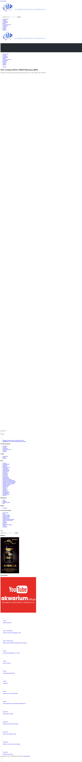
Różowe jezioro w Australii (8, 713)
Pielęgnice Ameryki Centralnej (8, 483)
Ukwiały (4, 525)
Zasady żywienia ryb (7, 663)
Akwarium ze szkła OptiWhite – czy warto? (11, 652)
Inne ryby (5, 495)
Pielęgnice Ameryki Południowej (9, 482)
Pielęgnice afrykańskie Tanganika (9, 481)
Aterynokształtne (6, 464)
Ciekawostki (5, 25)
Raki (4, 503)
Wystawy (4, 27)
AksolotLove (5, 683)
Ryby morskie (5, 512)
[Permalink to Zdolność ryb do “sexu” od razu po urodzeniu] (5, 739)
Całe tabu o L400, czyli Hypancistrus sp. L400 (12, 632)
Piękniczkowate (6, 485)
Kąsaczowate (5, 473)
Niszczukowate (6, 477)
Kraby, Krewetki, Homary (8, 520)
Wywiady (5, 451)
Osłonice (4, 521)
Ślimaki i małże (10, 640)
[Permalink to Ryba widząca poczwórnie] (5, 750)
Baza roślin (5, 508)
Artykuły (4, 20)
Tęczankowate (5, 491)
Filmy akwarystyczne (7, 24)
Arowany (4, 463)
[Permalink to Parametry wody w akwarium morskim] (5, 689)
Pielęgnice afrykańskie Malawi (9, 480)
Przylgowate (5, 488)
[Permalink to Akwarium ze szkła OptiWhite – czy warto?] (5, 648)
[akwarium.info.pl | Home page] (24, 12)
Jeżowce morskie (6, 514)
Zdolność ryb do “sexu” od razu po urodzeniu (11, 744)
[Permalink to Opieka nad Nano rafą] (5, 618)
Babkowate (5, 465)
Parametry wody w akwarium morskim (10, 693)
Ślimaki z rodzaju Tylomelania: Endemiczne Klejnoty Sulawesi (15, 642)
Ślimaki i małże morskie (7, 524)
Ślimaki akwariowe (6, 502)
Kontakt (4, 28)
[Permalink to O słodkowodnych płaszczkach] (5, 669)
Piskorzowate (5, 486)
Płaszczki (4, 487)
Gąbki (4, 513)
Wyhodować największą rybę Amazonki (10, 723)
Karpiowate (5, 472)
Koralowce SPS (6, 518)
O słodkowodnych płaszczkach (9, 673)
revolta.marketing (26, 756)
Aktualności (5, 21)
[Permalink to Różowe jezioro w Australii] (5, 709)
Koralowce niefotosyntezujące (8, 519)
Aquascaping (5, 22)
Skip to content (3, 1)
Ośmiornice (5, 522)
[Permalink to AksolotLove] (5, 679)
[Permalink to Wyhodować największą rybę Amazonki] (5, 719)
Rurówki (4, 523)
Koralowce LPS (6, 517)
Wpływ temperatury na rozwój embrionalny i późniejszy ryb (14, 703)
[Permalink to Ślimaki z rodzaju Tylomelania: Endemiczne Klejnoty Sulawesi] (5, 638)
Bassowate (5, 466)
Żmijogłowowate (6, 494)
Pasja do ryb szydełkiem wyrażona (9, 733)
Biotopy (4, 23)
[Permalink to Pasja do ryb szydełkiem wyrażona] (5, 729)
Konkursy (5, 26)
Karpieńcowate (6, 471)
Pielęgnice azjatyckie (7, 484)
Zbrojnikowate (5, 493)
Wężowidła (5, 526)
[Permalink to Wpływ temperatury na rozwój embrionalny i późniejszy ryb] (5, 699)
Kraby (4, 500)
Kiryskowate (5, 474)
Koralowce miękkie (6, 515)
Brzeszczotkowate (6, 467)
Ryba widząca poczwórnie (8, 754)
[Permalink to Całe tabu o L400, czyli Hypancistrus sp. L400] (5, 628)
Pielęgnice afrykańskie (7, 479)
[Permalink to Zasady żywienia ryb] (5, 658)
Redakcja (4, 29)
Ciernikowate (5, 468)
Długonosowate (6, 470)
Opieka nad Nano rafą (7, 622)
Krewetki (4, 501)
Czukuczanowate (6, 469)
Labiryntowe (5, 475)
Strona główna (5, 19)
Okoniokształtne (6, 478)
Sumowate (5, 490)
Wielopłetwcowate (6, 492)
